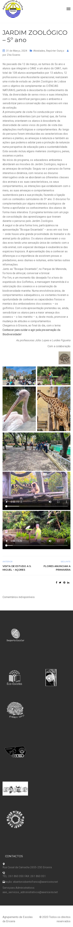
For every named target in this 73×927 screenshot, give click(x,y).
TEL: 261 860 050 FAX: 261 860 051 (24, 876)
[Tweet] (60, 582)
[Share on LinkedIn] (68, 582)
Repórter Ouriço (55, 50)
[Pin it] (64, 582)
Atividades (39, 50)
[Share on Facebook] (56, 582)
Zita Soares (13, 54)
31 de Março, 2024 (16, 50)
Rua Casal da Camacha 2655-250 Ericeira (27, 867)
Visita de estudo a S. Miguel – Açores (17, 568)
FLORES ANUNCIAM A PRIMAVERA (57, 568)
